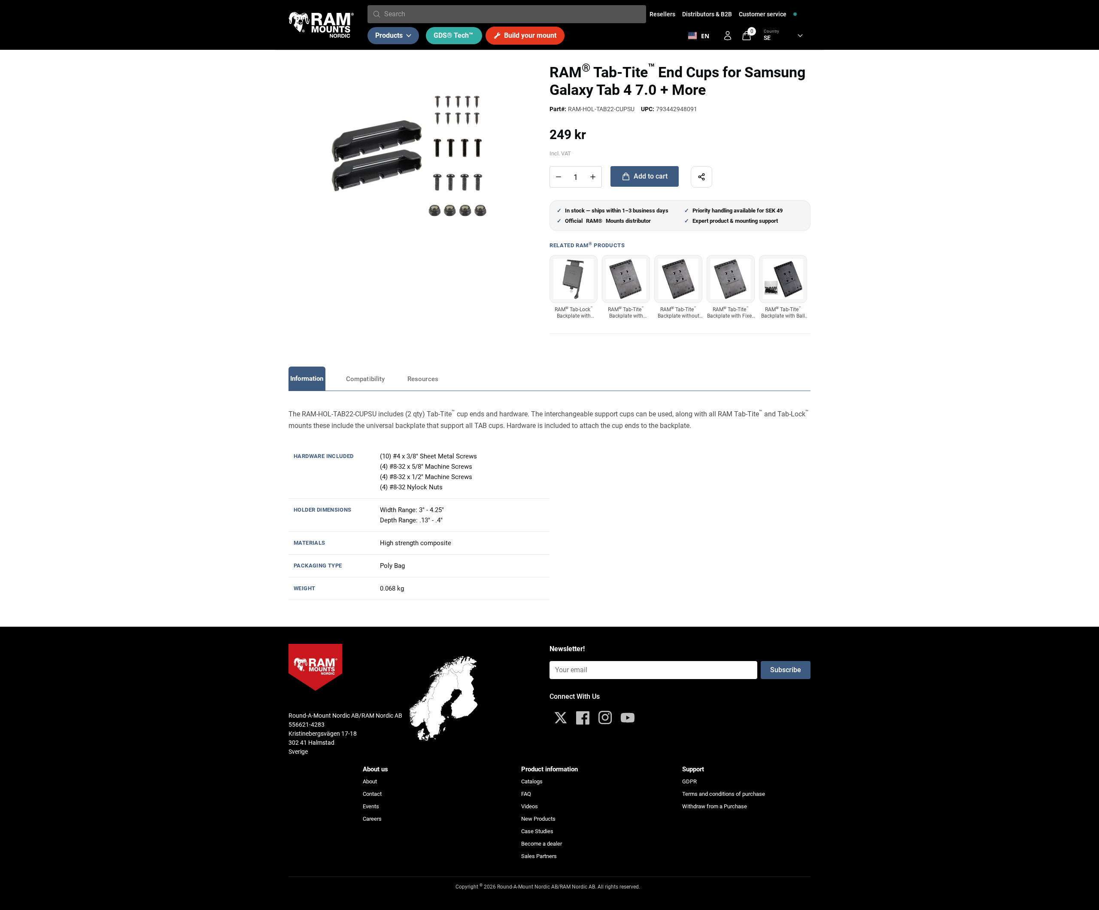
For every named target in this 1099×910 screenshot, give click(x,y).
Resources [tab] (422, 379)
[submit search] (377, 14)
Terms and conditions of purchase (723, 794)
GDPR (689, 781)
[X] (561, 718)
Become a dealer (541, 843)
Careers (372, 819)
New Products (538, 819)
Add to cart (651, 176)
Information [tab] (307, 378)
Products (389, 35)
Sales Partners (539, 856)
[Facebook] (583, 718)
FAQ (526, 794)
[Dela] (701, 177)
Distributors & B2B (707, 14)
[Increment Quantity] (558, 177)
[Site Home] (321, 25)
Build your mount (530, 35)
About (370, 781)
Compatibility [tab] (365, 379)
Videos (529, 806)
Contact (372, 794)
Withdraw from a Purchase (714, 806)
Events (371, 806)
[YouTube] (628, 718)
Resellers (662, 14)
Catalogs (532, 781)
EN (705, 36)
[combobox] (513, 14)
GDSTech (453, 35)
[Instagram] (605, 718)
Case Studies (537, 831)
